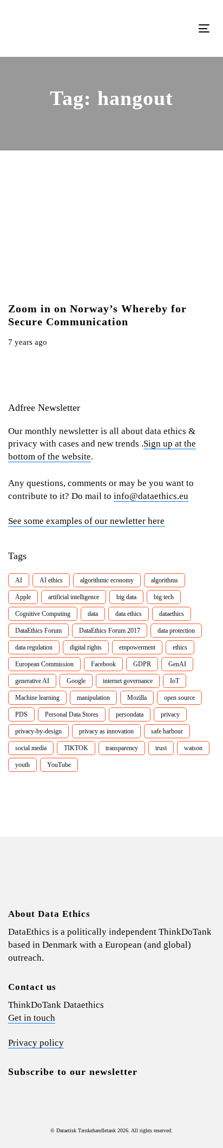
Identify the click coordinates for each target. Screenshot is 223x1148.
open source (179, 697)
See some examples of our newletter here (86, 521)
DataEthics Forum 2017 (109, 630)
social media (31, 748)
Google (76, 681)
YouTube (59, 765)
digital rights (86, 647)
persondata (129, 714)
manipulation (93, 697)
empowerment (137, 647)
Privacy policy (36, 1043)
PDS (21, 714)
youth (22, 765)
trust (161, 748)
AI (18, 580)
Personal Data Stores (72, 714)
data (93, 614)
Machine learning (37, 697)
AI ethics (51, 580)
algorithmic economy (107, 580)
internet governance (128, 681)
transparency (122, 748)
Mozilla (137, 697)
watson (193, 748)
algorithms (164, 580)
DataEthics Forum (38, 630)
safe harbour (167, 731)
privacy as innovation (106, 731)
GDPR (142, 664)
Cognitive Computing (42, 614)
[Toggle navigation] (176, 28)
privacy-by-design (38, 731)
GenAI (177, 664)
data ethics (128, 614)
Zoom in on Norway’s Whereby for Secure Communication (97, 315)
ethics (180, 647)
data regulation (34, 647)
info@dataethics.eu (151, 496)
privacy (170, 714)
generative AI (32, 681)
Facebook (103, 664)
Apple (23, 597)
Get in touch (31, 1018)
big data (126, 597)
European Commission (44, 664)
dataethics (171, 614)
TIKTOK (76, 748)
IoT (174, 681)
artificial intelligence (73, 597)
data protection (176, 630)
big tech (164, 597)
